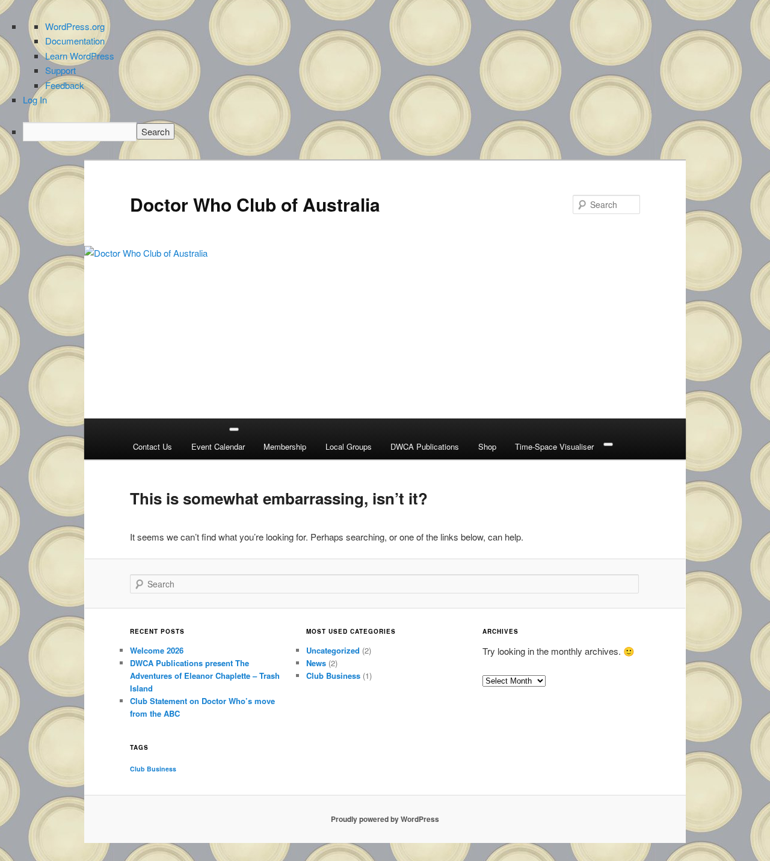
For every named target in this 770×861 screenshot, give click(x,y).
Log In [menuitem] (35, 99)
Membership (284, 446)
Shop (487, 446)
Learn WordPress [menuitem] (79, 55)
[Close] (608, 444)
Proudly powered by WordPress (385, 819)
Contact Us (152, 446)
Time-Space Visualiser (554, 446)
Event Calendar (218, 446)
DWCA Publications (424, 446)
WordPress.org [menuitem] (75, 26)
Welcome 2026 (156, 650)
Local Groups (348, 446)
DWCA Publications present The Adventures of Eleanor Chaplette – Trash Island (205, 675)
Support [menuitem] (60, 70)
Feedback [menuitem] (64, 85)
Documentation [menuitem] (75, 40)
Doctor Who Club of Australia (255, 204)
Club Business (333, 675)
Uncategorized (333, 650)
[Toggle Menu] (234, 429)
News (316, 663)
